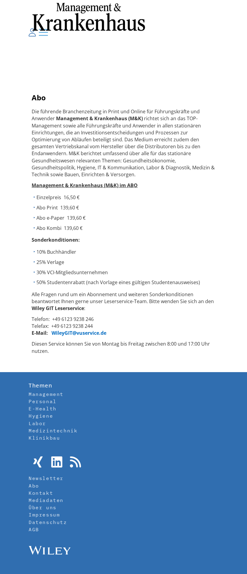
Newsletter (46, 478)
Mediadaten (46, 500)
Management (46, 394)
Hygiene (41, 416)
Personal (43, 401)
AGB (34, 529)
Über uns (43, 507)
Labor (37, 423)
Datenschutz (48, 522)
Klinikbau (44, 438)
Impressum (44, 515)
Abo (34, 486)
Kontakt (41, 493)
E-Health (43, 409)
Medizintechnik (53, 431)
